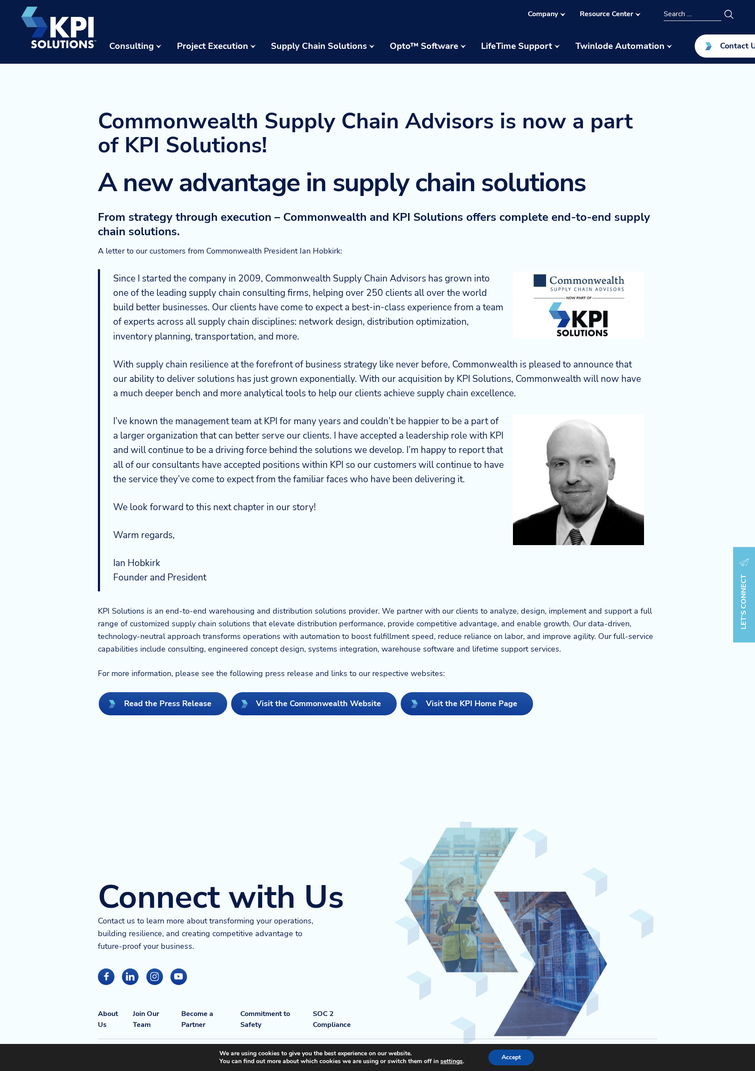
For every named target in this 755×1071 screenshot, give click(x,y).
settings (451, 1061)
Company (543, 14)
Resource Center (606, 14)
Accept (511, 1057)
